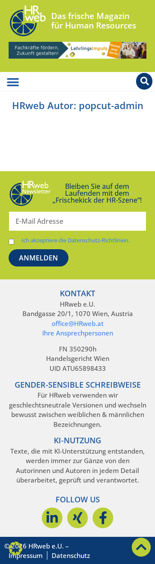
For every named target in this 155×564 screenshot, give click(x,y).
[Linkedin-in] (52, 518)
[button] (15, 548)
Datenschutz (71, 555)
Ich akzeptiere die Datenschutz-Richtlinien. (76, 240)
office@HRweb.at (78, 323)
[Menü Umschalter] (12, 82)
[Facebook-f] (103, 518)
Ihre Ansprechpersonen (77, 333)
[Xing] (77, 518)
